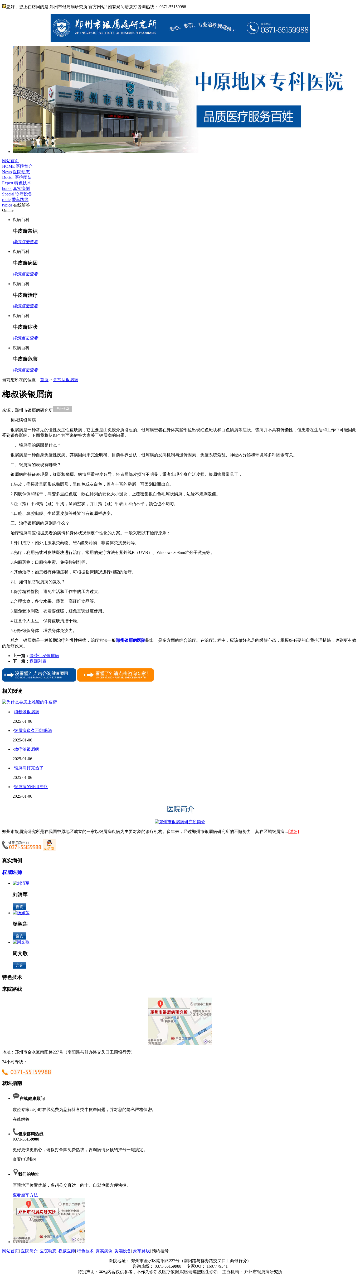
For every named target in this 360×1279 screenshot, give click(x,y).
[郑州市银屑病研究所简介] (180, 822)
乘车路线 (141, 1251)
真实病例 (104, 1251)
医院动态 (48, 1251)
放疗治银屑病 (26, 749)
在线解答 (21, 1119)
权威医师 (12, 872)
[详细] (293, 831)
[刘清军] (21, 883)
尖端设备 (122, 1251)
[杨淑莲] (21, 913)
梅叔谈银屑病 (26, 712)
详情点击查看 (25, 241)
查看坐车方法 (25, 1195)
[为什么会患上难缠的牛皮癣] (29, 702)
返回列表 (38, 661)
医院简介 (29, 1251)
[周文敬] (21, 942)
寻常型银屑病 (65, 379)
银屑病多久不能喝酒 (33, 730)
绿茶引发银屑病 (44, 655)
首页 (44, 379)
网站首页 (10, 1251)
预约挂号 (160, 1251)
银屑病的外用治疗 (31, 786)
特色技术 (85, 1251)
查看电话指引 (25, 1159)
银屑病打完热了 (28, 768)
